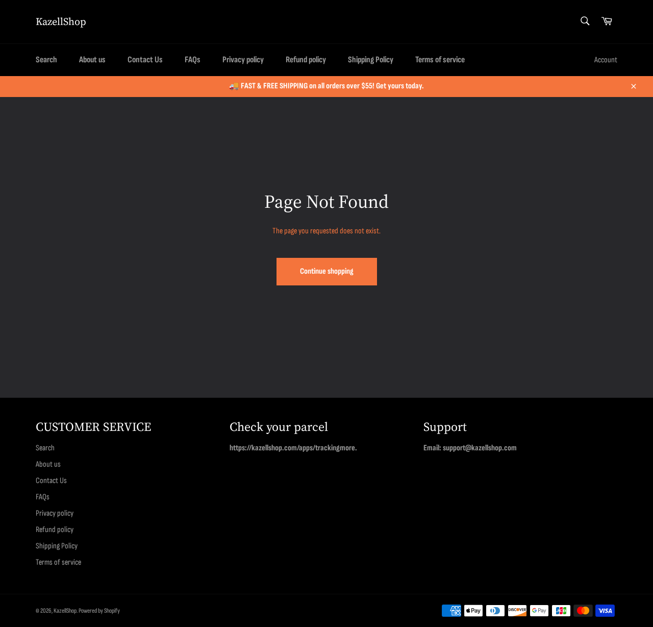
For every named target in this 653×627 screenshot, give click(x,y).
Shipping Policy (370, 60)
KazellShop (61, 22)
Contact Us (145, 60)
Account (605, 60)
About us (92, 60)
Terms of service (440, 60)
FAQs (192, 60)
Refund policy (306, 60)
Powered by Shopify (99, 611)
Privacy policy (243, 60)
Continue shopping (327, 271)
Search (46, 60)
